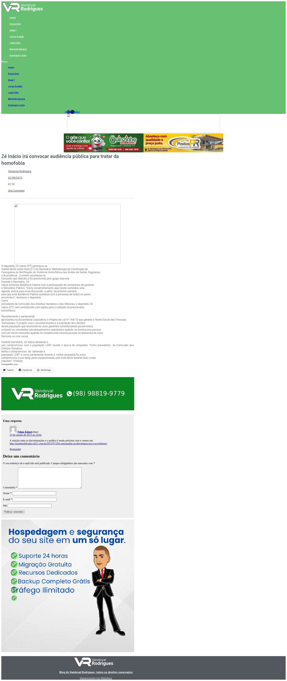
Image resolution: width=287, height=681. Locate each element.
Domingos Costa (18, 55)
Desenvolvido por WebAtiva (96, 678)
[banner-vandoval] (67, 409)
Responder (15, 449)
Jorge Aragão (17, 36)
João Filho (15, 43)
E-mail (7, 499)
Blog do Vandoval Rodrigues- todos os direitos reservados (96, 672)
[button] (72, 61)
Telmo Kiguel (24, 432)
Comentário (10, 487)
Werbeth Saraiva (18, 49)
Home (13, 17)
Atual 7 (13, 30)
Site (5, 505)
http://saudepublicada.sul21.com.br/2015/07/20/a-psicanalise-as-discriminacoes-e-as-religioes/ (58, 443)
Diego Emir (15, 24)
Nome (7, 493)
